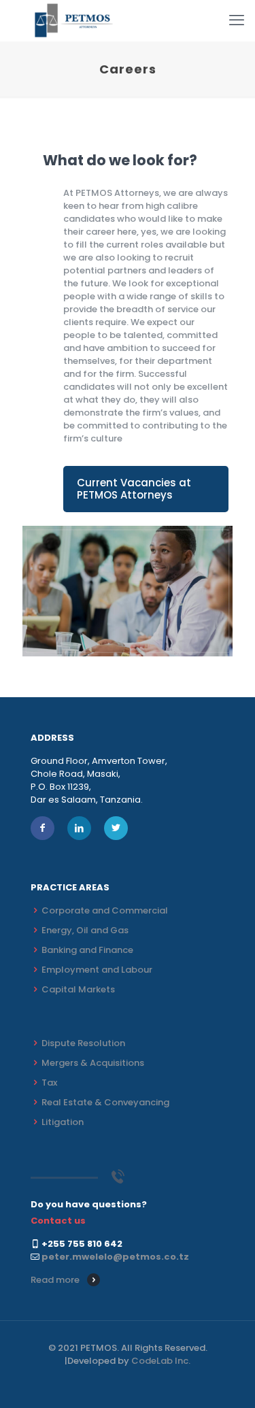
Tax (49, 1082)
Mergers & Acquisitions (92, 1062)
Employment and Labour (96, 969)
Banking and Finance (87, 949)
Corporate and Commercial (104, 910)
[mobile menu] (236, 20)
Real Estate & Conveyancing (105, 1102)
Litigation (62, 1122)
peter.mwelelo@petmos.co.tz (115, 1256)
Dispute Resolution (83, 1043)
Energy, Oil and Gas (85, 930)
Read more (55, 1279)
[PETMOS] (73, 20)
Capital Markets (78, 989)
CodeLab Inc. (160, 1360)
